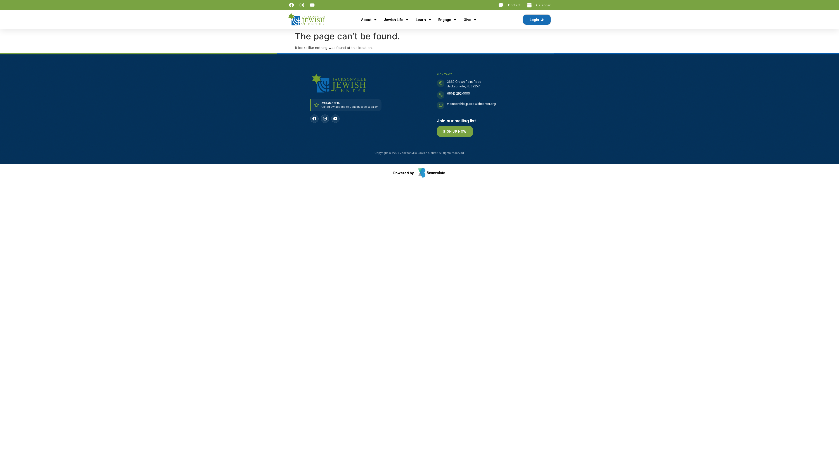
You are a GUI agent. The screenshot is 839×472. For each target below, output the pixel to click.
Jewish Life (393, 19)
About (366, 19)
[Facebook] (314, 119)
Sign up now (455, 131)
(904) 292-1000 (458, 93)
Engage (444, 19)
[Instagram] (325, 119)
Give (467, 19)
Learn (421, 19)
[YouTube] (335, 119)
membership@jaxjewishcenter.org (471, 104)
